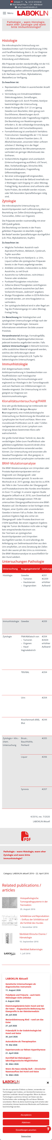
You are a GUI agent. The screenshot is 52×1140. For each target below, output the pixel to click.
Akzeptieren (26, 1115)
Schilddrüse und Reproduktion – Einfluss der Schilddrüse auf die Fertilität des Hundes (34, 919)
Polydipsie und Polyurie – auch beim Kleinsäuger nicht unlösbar (23, 996)
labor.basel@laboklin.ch (27, 7)
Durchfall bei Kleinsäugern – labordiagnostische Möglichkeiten (22, 1059)
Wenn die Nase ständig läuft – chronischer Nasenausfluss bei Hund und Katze (26, 1070)
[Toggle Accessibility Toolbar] (48, 1129)
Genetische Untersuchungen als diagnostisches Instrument (21, 985)
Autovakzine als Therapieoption (21, 1041)
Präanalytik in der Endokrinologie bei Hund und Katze (23, 1032)
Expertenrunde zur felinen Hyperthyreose (25, 1049)
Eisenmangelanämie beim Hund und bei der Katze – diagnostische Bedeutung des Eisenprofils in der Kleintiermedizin (25, 1009)
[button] (47, 1082)
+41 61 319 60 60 (34, 2)
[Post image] (9, 902)
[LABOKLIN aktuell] (26, 836)
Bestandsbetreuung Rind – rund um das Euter (24, 1021)
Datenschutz (26, 1136)
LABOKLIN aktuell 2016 (23, 873)
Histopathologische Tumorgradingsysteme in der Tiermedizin (34, 901)
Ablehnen (26, 1122)
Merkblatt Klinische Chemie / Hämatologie (33, 936)
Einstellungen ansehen (26, 1130)
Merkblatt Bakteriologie (31, 949)
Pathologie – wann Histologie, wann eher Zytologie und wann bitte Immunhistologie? (24, 855)
